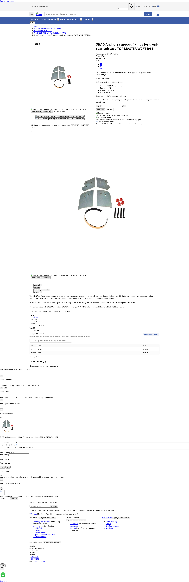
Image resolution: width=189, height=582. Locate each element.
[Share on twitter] (101, 66)
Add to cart (14, 499)
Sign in (108, 524)
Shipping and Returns (41, 522)
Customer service (39, 537)
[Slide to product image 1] (60, 116)
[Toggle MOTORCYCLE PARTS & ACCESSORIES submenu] (58, 19)
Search (148, 14)
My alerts (109, 528)
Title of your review (7, 452)
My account (74, 526)
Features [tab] (37, 287)
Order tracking (111, 522)
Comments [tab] (37, 292)
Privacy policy (38, 530)
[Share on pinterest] (101, 69)
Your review (4, 459)
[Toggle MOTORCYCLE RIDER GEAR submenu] (81, 19)
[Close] (31, 131)
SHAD (35, 317)
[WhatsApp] (3, 577)
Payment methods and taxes (44, 535)
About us (37, 526)
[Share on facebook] (101, 64)
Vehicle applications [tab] (41, 290)
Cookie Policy (38, 528)
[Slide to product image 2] (60, 119)
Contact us (74, 524)
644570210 (35, 559)
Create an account (112, 526)
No (2, 388)
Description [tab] (37, 285)
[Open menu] (32, 14)
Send (8, 467)
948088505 (34, 557)
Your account (107, 518)
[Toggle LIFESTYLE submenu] (92, 19)
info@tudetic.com (38, 561)
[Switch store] (2, 568)
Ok (1, 376)
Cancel (3, 467)
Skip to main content (7, 1)
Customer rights (39, 532)
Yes (6, 388)
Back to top (4, 581)
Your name (4, 454)
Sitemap (73, 528)
